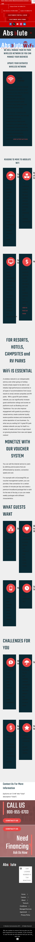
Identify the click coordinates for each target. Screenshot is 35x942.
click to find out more (20, 139)
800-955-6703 (17, 812)
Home (23, 894)
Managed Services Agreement (26, 910)
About (23, 900)
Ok (17, 939)
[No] (33, 935)
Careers (23, 897)
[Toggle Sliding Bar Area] (33, 2)
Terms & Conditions (24, 904)
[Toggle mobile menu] (31, 33)
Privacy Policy (25, 915)
